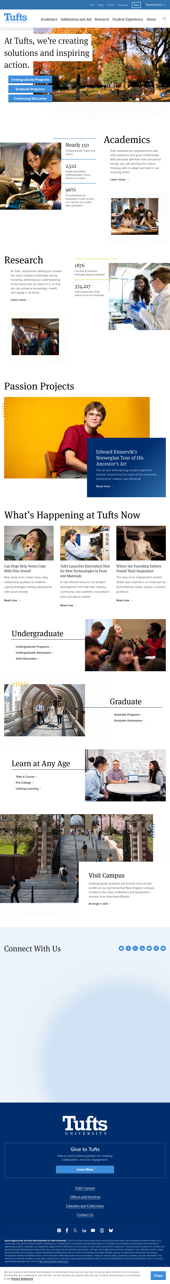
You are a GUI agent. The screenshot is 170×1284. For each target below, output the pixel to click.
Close (158, 1275)
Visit (91, 5)
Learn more (118, 179)
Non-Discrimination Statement (53, 1261)
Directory (123, 5)
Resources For (154, 5)
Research (102, 19)
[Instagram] (121, 948)
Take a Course (25, 776)
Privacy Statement (22, 1279)
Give (136, 5)
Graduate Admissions (128, 720)
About (151, 19)
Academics (49, 19)
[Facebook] (128, 948)
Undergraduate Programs (30, 79)
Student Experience (127, 19)
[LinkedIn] (142, 948)
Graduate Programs (30, 88)
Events (111, 5)
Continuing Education (30, 98)
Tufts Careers (85, 1188)
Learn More (85, 1169)
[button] (163, 95)
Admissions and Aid (76, 19)
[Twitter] (135, 948)
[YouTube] (149, 948)
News (101, 5)
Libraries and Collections (85, 1205)
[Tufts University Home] (15, 18)
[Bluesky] (163, 948)
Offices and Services (85, 1197)
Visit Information (26, 658)
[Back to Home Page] (85, 1125)
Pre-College (23, 782)
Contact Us (85, 1214)
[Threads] (156, 948)
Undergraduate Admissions (33, 652)
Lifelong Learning (27, 788)
